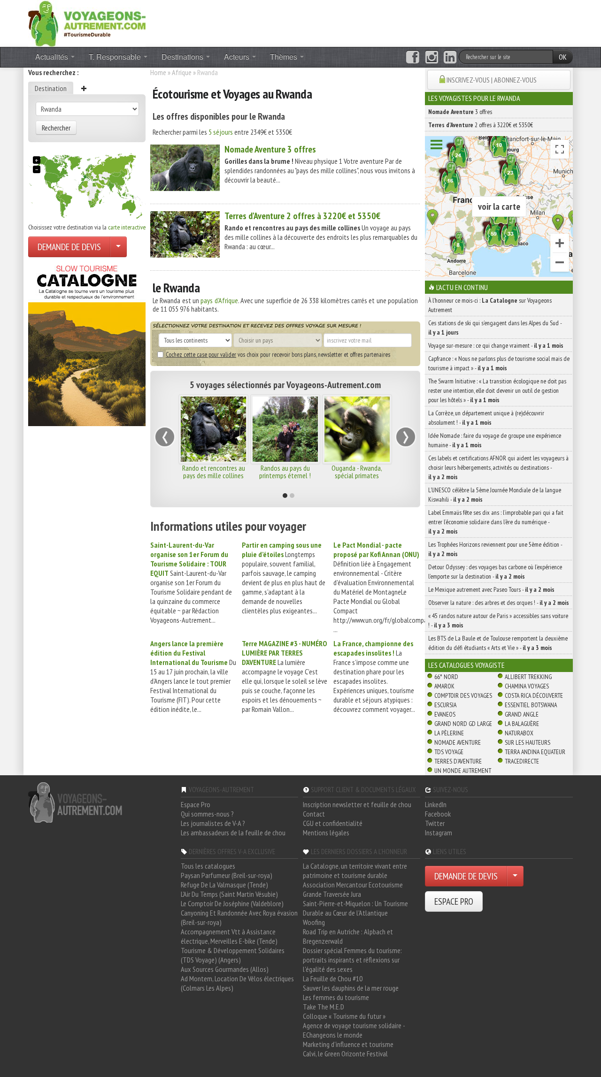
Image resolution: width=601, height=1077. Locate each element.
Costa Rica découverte (534, 695)
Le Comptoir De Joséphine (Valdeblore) (232, 903)
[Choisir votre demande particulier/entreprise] (118, 247)
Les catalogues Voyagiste (466, 665)
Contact (314, 813)
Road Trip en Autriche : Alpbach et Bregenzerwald (348, 936)
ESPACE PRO (453, 901)
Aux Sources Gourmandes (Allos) (225, 969)
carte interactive (127, 227)
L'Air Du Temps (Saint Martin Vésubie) (229, 894)
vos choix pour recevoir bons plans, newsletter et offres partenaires (278, 354)
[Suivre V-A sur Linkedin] (450, 57)
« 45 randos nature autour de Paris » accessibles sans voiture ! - (498, 620)
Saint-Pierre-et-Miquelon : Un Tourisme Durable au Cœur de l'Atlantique (355, 908)
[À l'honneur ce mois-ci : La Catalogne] (87, 343)
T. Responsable (116, 56)
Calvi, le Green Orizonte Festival (345, 1053)
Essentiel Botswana (531, 705)
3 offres (270, 149)
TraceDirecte (522, 761)
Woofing (314, 922)
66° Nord (446, 676)
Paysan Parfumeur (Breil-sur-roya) (226, 875)
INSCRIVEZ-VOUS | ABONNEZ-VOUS (492, 79)
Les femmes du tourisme (336, 997)
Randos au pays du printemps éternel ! (285, 471)
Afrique (182, 72)
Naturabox (519, 733)
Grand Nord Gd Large (463, 723)
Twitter (435, 823)
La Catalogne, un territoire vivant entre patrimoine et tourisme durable (355, 870)
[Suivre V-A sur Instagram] (431, 57)
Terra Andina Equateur (535, 752)
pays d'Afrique (219, 300)
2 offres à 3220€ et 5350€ (302, 216)
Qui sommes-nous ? (207, 813)
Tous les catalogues (208, 866)
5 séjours (220, 132)
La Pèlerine (449, 733)
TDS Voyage (448, 752)
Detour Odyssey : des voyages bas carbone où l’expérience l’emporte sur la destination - (495, 572)
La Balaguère (522, 723)
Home (158, 72)
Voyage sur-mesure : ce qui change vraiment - (495, 345)
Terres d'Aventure (458, 761)
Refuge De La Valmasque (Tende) (224, 884)
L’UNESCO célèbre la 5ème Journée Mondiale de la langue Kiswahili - (494, 495)
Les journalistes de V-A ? (213, 823)
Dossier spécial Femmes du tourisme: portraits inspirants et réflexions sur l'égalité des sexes (352, 960)
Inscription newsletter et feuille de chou (357, 804)
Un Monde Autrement (462, 770)
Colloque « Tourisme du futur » (344, 1016)
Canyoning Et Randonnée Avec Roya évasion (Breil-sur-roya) (239, 917)
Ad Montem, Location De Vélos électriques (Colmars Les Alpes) (237, 983)
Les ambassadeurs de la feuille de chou (233, 832)
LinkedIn (436, 804)
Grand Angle (522, 714)
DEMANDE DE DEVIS (69, 247)
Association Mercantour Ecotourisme (353, 884)
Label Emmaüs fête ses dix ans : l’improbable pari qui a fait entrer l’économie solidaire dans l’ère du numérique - (495, 521)
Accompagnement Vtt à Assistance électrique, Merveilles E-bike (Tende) (229, 936)
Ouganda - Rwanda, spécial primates (356, 471)
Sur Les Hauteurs (527, 742)
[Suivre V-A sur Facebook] (412, 57)
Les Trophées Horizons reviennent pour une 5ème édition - (495, 549)
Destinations (183, 56)
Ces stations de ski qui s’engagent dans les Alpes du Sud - (495, 327)
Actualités (52, 56)
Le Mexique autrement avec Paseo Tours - (491, 589)
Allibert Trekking (528, 676)
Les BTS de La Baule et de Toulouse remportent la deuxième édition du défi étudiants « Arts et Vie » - (498, 643)
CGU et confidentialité (332, 823)
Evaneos (444, 714)
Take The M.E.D (323, 1006)
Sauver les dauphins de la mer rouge (351, 988)
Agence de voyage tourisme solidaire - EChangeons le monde (354, 1030)
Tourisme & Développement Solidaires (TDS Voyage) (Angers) (233, 955)
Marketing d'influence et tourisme (348, 1044)
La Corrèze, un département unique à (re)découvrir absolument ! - (486, 418)
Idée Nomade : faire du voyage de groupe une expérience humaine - (494, 440)
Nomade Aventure (457, 742)
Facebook (438, 813)
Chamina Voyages (527, 686)
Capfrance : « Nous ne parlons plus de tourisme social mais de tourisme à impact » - (499, 363)
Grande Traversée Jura (332, 894)
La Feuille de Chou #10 (332, 978)
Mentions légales (326, 832)
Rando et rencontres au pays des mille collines (213, 471)
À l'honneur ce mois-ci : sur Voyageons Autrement (490, 305)
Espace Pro (195, 804)
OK (563, 56)
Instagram (438, 832)
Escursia (445, 705)
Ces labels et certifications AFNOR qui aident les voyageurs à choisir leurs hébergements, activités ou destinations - (498, 467)
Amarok (444, 686)
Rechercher (56, 127)
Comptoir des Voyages (463, 695)
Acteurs (237, 56)
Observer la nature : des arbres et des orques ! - (498, 602)
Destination (51, 88)
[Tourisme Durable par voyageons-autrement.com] (87, 22)
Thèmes (284, 56)
